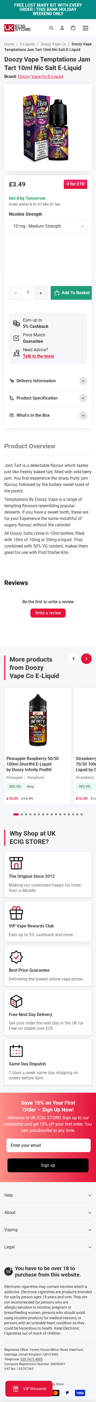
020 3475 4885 (32, 1359)
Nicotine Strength (25, 214)
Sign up (48, 1165)
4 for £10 (75, 183)
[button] (16, 814)
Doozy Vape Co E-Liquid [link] (40, 76)
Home (9, 44)
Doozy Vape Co (53, 44)
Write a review (48, 612)
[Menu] (85, 28)
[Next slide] (86, 658)
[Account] (62, 28)
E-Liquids (27, 44)
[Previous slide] (73, 658)
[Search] (51, 28)
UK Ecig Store (53, 1384)
